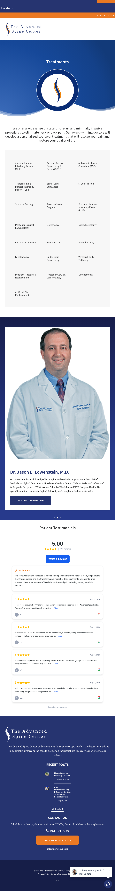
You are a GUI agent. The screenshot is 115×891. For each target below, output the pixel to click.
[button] (108, 29)
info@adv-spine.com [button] (57, 853)
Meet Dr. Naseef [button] (27, 504)
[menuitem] (57, 7)
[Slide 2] (57, 522)
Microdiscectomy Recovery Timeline (62, 778)
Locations (7, 8)
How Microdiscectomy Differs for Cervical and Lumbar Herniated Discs (62, 796)
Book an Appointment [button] (57, 844)
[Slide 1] (54, 522)
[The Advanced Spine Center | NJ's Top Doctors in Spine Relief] (23, 29)
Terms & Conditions (59, 878)
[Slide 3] (60, 522)
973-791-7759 (105, 15)
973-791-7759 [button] (59, 835)
